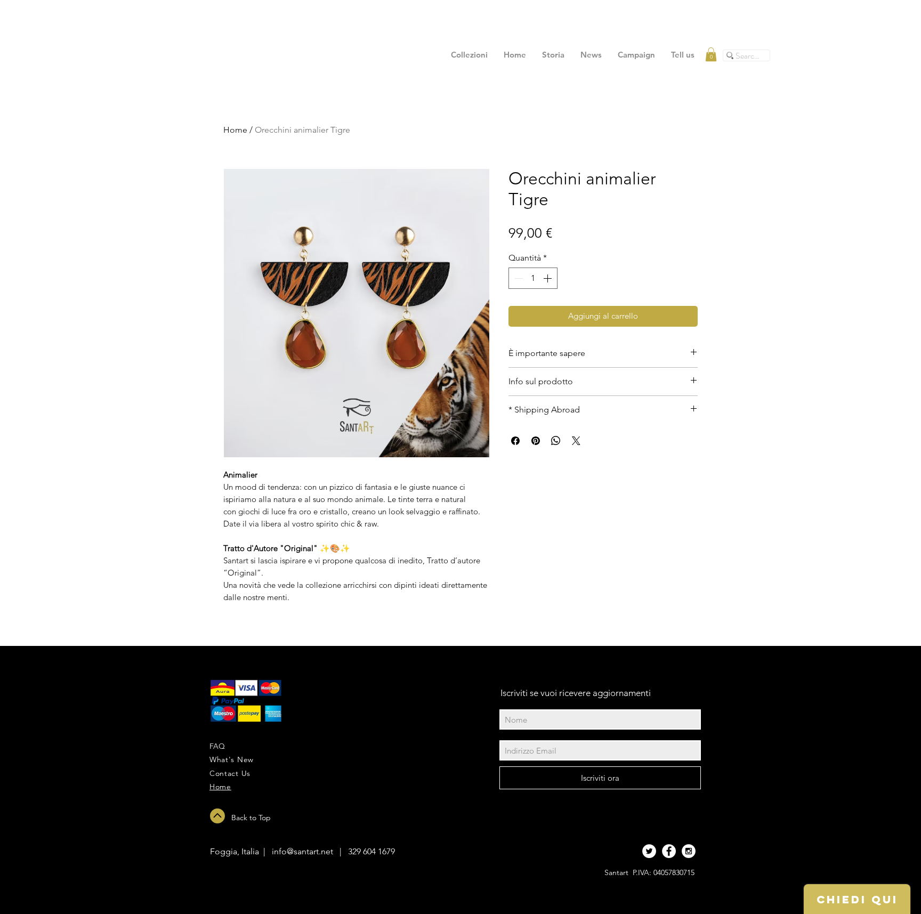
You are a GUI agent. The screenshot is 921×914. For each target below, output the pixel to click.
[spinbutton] (533, 278)
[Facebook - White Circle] (669, 851)
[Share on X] (576, 440)
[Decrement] (517, 278)
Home (235, 130)
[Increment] (548, 278)
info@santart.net (302, 851)
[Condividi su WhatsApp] (556, 440)
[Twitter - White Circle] (649, 851)
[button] (711, 54)
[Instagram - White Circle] (689, 851)
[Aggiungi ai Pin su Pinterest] (535, 440)
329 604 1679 (371, 851)
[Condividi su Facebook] (515, 440)
